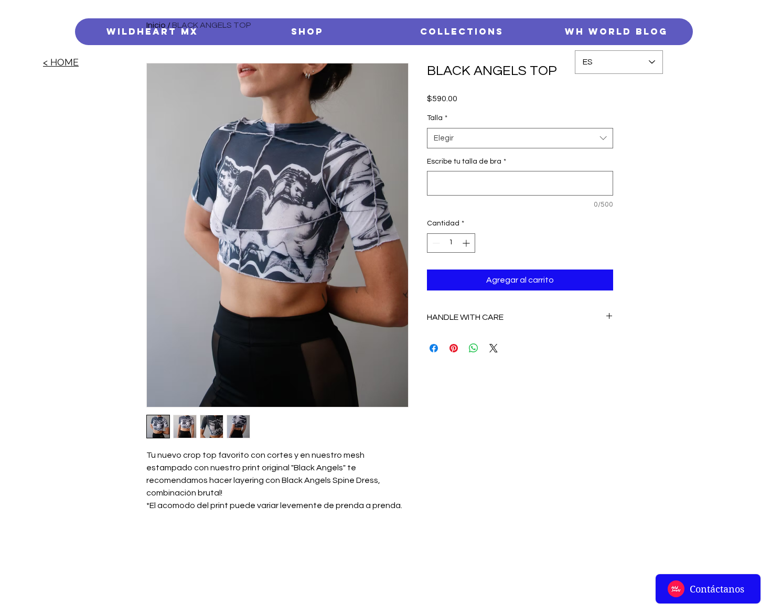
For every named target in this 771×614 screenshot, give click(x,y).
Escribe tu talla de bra (466, 161)
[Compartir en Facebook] (433, 348)
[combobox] (520, 138)
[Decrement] (435, 243)
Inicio (156, 25)
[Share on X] (493, 348)
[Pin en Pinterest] (453, 348)
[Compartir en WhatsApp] (473, 348)
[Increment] (467, 243)
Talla (437, 118)
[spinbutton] (451, 243)
